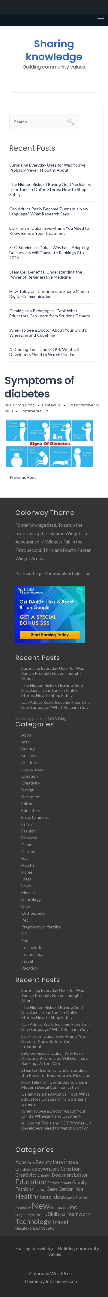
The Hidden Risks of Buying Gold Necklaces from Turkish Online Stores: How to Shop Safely (50, 189)
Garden (28, 851)
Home (26, 871)
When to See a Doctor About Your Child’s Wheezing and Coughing (48, 332)
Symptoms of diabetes (39, 387)
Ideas (26, 878)
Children (29, 762)
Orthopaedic (33, 913)
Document (31, 796)
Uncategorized (27, 1228)
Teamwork (31, 947)
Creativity (30, 782)
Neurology (31, 899)
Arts (25, 741)
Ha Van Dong (22, 405)
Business (29, 755)
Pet (24, 919)
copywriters (32, 769)
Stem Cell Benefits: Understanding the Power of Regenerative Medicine (45, 274)
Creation (29, 776)
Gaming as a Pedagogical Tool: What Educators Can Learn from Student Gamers (49, 313)
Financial (29, 837)
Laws (26, 885)
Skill (24, 933)
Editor (27, 803)
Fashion (28, 830)
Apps (26, 734)
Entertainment (35, 817)
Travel (27, 961)
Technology (32, 954)
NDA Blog (57, 718)
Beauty (28, 748)
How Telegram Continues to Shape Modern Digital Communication (50, 294)
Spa (24, 940)
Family (27, 824)
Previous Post (20, 477)
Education (30, 810)
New (25, 906)
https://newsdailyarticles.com (62, 573)
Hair (25, 858)
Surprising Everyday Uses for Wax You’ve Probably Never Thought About (47, 167)
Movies (28, 892)
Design (27, 789)
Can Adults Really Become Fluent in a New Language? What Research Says (48, 211)
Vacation (29, 967)
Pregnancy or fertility (41, 926)
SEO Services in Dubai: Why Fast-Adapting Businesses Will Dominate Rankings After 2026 (49, 252)
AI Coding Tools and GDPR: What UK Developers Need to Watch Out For (44, 352)
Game (26, 844)
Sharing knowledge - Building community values (57, 1251)
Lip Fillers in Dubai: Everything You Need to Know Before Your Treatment (49, 231)
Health (27, 865)
